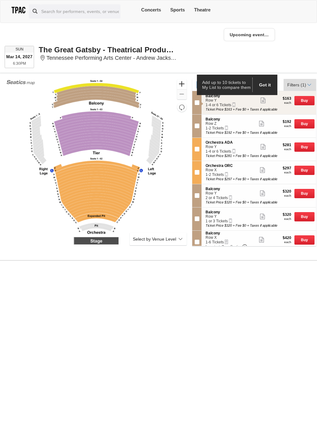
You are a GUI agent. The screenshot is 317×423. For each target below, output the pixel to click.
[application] (97, 162)
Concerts (151, 9)
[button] (182, 84)
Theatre (202, 9)
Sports (177, 9)
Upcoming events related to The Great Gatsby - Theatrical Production (252, 34)
